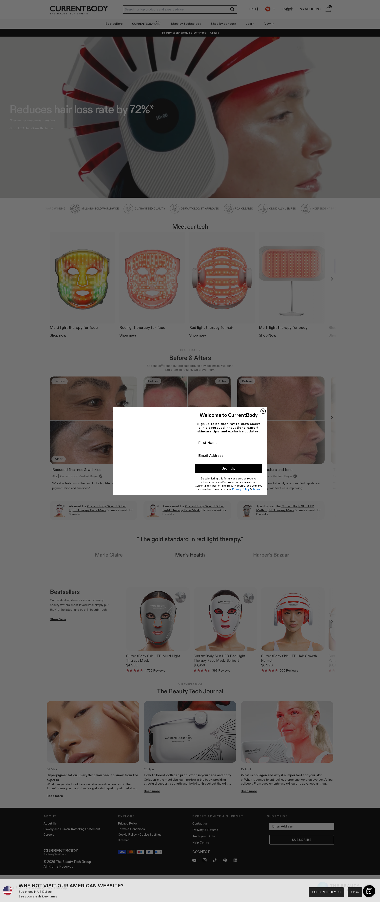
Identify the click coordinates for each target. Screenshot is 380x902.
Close (355, 892)
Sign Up (229, 468)
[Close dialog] (263, 411)
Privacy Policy (240, 489)
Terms (256, 489)
